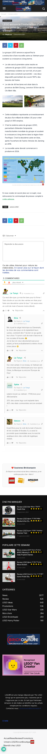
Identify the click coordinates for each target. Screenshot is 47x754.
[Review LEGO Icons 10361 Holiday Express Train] (8, 534)
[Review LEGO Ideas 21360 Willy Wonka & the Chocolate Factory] (8, 522)
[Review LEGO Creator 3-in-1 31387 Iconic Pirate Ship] (8, 577)
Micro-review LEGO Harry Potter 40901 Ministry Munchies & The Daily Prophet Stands (29, 552)
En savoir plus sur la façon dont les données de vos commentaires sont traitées (23, 270)
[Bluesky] (5, 721)
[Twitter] (10, 45)
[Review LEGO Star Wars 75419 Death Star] (8, 510)
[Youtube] (7, 721)
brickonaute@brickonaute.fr (30, 708)
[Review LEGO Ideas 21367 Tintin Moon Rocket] (8, 565)
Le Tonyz (26, 321)
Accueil (3, 14)
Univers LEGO (13, 14)
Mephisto (8, 34)
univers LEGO (14, 207)
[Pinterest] (15, 45)
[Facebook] (4, 45)
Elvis (24, 361)
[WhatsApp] (21, 45)
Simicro (17, 421)
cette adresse (8, 199)
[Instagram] (4, 721)
